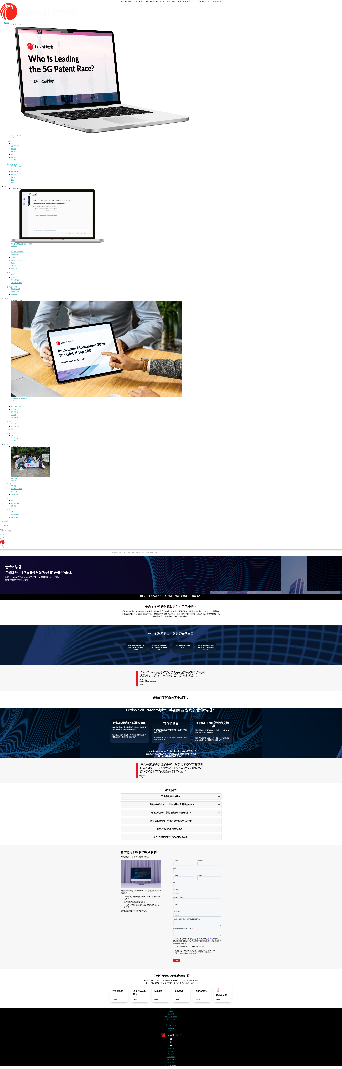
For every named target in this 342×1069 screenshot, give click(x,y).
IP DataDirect (15, 277)
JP (2, 534)
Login (1, 529)
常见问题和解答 (181, 596)
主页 (111, 552)
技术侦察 (13, 160)
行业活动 (13, 441)
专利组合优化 (15, 146)
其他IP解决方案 (12, 287)
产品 (5, 186)
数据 (8, 272)
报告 (12, 429)
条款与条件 (171, 1057)
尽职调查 (13, 151)
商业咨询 (13, 174)
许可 (12, 154)
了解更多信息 (216, 1)
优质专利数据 (15, 280)
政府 (12, 180)
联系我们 (6, 521)
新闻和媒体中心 (16, 503)
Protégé (13, 257)
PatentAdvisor (15, 291)
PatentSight (14, 254)
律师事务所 (14, 171)
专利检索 (13, 266)
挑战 (142, 596)
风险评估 (13, 157)
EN (1, 534)
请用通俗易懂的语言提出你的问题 (21, 244)
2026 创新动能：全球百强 (19, 398)
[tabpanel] (119, 994)
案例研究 (168, 596)
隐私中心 (171, 1051)
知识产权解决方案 (119, 552)
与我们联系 (195, 596)
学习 (8, 510)
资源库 (6, 298)
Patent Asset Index (171, 1019)
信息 (8, 498)
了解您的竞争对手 (154, 596)
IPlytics (13, 263)
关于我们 (6, 444)
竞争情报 (13, 149)
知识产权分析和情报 (17, 252)
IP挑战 (9, 141)
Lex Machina (15, 268)
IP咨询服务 (14, 294)
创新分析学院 (15, 515)
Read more (14, 137)
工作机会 (13, 506)
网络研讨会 (14, 438)
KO (4, 534)
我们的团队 (14, 491)
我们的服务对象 (12, 164)
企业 (12, 169)
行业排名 (13, 415)
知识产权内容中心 (16, 406)
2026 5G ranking (16, 135)
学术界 (13, 183)
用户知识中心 (15, 517)
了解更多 (114, 999)
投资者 (13, 177)
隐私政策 (171, 1048)
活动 (8, 433)
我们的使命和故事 (16, 489)
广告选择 (171, 1062)
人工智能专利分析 (16, 409)
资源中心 (10, 422)
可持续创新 (14, 417)
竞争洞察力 (14, 412)
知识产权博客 (15, 426)
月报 (171, 1030)
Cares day (14, 478)
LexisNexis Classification (18, 260)
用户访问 (171, 1054)
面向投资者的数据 (16, 283)
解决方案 (6, 23)
